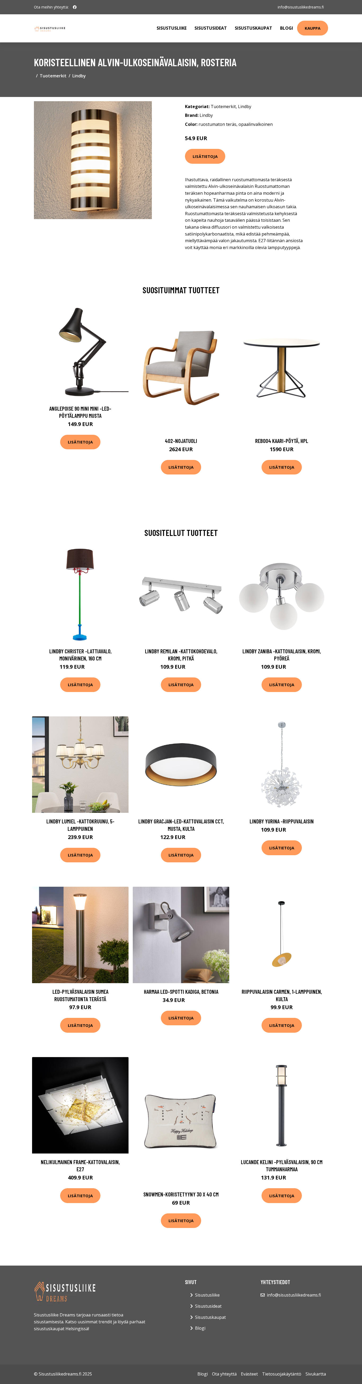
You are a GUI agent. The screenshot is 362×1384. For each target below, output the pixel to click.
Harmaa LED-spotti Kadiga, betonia (181, 991)
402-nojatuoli (181, 440)
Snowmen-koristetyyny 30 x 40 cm (181, 1194)
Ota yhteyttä (224, 1374)
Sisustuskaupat (253, 28)
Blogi (286, 28)
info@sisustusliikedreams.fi (301, 7)
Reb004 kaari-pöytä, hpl (281, 440)
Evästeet (249, 1374)
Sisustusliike (172, 28)
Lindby (79, 76)
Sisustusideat (211, 28)
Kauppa (312, 28)
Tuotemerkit (53, 76)
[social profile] (75, 7)
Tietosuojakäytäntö (281, 1374)
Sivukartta (316, 1374)
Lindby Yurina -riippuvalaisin (282, 821)
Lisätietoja (205, 156)
